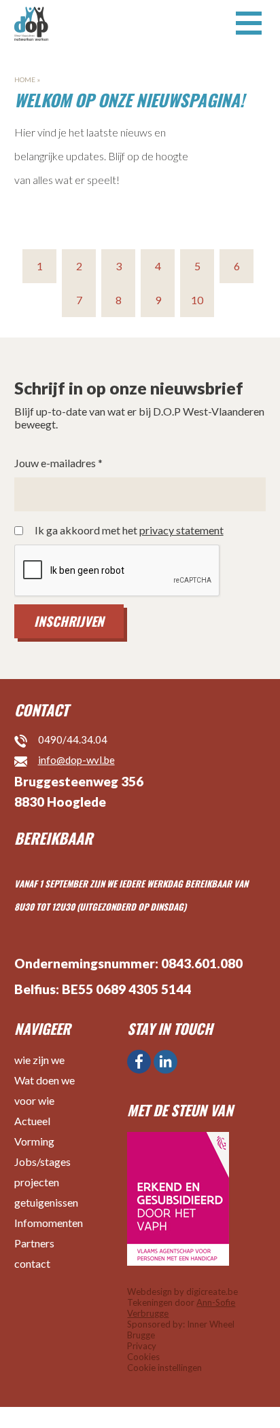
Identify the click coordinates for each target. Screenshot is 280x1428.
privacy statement (181, 530)
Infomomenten (48, 1222)
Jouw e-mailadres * (58, 463)
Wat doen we (44, 1080)
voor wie (34, 1100)
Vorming (34, 1141)
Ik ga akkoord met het (129, 530)
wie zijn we (39, 1059)
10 (197, 299)
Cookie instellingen (164, 1367)
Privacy (141, 1345)
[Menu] (249, 22)
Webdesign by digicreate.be (182, 1291)
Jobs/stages (42, 1161)
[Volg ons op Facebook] (139, 1062)
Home (24, 79)
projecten (36, 1181)
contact (32, 1263)
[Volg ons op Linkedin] (165, 1062)
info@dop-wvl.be (76, 760)
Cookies (143, 1356)
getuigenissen (46, 1202)
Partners (34, 1243)
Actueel (32, 1120)
